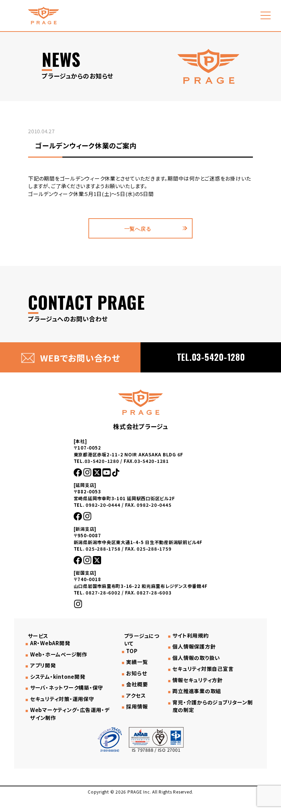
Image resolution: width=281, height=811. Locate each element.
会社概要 (137, 684)
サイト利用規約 (190, 635)
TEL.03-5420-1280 (211, 357)
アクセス (136, 695)
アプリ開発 (43, 665)
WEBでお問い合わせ (80, 358)
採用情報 (137, 706)
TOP (131, 651)
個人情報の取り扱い (196, 657)
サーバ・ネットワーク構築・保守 (66, 687)
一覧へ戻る (137, 228)
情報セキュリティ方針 (197, 680)
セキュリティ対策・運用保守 (62, 699)
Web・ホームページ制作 (58, 654)
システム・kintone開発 (57, 676)
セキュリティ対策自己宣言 (202, 668)
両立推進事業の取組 (196, 691)
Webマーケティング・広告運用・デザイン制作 (70, 713)
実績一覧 (137, 662)
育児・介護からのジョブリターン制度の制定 (212, 706)
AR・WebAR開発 (50, 643)
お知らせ (136, 673)
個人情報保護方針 (194, 646)
